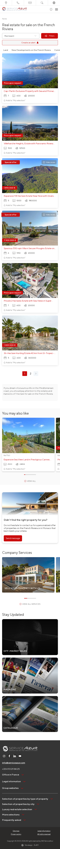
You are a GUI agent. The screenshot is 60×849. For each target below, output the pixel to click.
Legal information (44, 831)
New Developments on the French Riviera (31, 50)
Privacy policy (16, 834)
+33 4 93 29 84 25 (11, 769)
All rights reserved (44, 834)
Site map (16, 831)
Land (5, 50)
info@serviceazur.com (13, 762)
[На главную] (14, 9)
